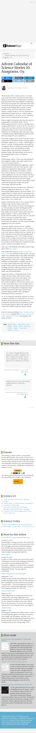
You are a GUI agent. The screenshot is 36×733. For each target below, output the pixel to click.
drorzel (11, 88)
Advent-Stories (12, 324)
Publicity (10, 330)
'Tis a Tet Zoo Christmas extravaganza (14, 662)
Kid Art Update (6, 608)
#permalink (24, 372)
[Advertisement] (18, 21)
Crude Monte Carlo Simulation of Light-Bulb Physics (16, 640)
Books (15, 326)
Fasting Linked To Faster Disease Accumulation (18, 503)
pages (15, 249)
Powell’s (16, 316)
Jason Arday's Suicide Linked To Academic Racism (18, 526)
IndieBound (9, 316)
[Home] (12, 46)
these (11, 249)
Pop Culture (23, 328)
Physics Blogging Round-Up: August (13, 574)
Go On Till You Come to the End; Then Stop (15, 537)
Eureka (21, 326)
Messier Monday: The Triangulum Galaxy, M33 (16, 685)
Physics (16, 328)
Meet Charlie (5, 555)
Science (16, 330)
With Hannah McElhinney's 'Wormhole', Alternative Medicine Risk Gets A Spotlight (16, 508)
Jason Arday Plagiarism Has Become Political (17, 524)
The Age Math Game (8, 591)
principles (6, 53)
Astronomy (21, 324)
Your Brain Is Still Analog (11, 505)
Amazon (22, 314)
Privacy (31, 716)
